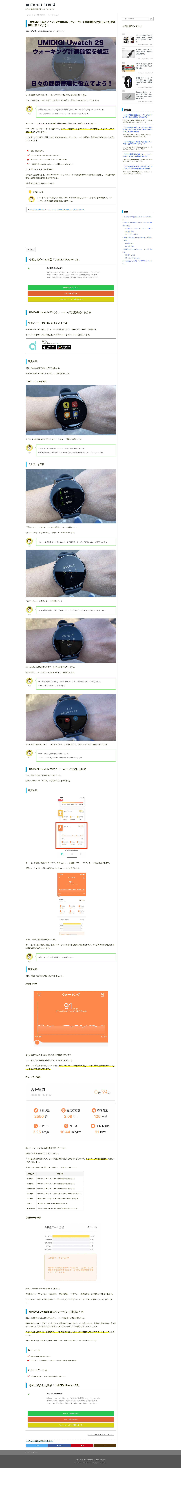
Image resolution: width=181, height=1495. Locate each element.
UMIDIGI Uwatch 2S (45, 31)
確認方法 (129, 243)
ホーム (29, 15)
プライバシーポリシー (31, 1452)
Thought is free (102, 1463)
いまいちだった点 (132, 258)
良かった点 (130, 255)
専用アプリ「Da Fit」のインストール (138, 228)
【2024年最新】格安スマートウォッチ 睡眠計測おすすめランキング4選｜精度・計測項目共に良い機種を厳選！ (137, 129)
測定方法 (129, 231)
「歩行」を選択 (131, 234)
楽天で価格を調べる (70, 293)
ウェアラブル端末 (39, 15)
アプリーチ (59, 343)
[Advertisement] (71, 230)
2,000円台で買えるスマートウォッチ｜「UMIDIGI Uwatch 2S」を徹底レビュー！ (57, 209)
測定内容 (129, 246)
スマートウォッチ (53, 15)
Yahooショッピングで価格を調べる (70, 299)
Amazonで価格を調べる (71, 288)
